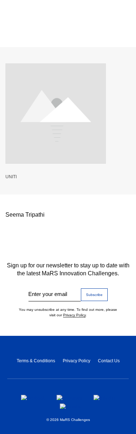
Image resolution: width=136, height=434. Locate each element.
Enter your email (47, 294)
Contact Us (109, 360)
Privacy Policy (74, 315)
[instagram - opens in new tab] (69, 397)
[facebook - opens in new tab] (33, 397)
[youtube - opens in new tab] (71, 406)
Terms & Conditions (36, 360)
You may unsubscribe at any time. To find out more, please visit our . (68, 312)
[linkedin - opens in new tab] (104, 397)
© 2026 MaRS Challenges (68, 420)
